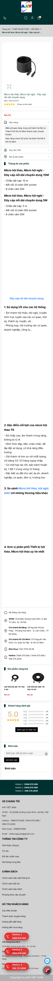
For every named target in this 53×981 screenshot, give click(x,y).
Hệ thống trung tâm (11, 862)
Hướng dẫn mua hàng (12, 927)
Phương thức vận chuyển (14, 894)
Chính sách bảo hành (12, 889)
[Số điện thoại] (47, 970)
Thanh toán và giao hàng (14, 916)
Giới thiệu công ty (10, 845)
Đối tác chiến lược (10, 856)
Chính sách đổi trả (10, 883)
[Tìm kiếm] (26, 17)
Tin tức (5, 851)
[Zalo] (47, 960)
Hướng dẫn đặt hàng (11, 921)
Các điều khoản (9, 910)
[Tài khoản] (32, 17)
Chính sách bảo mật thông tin (16, 878)
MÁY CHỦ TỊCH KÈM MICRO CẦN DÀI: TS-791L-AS (14, 689)
